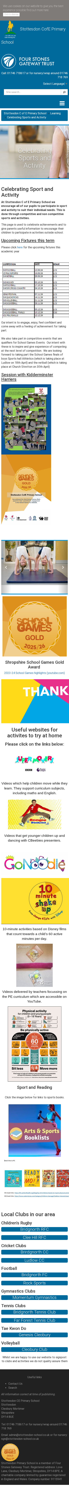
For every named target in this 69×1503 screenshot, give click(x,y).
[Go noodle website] (34, 864)
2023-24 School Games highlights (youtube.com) (34, 673)
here (20, 247)
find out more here (37, 10)
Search (12, 1387)
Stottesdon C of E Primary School (25, 113)
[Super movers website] (34, 764)
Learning (55, 113)
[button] (6, 567)
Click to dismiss (11, 14)
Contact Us (15, 1383)
